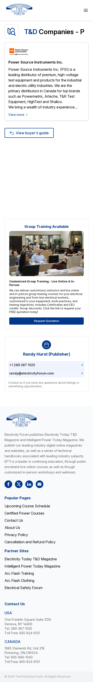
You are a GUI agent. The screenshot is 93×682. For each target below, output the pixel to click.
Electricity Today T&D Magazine (31, 559)
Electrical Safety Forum (23, 587)
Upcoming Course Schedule (27, 506)
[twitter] (19, 484)
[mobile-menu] (85, 10)
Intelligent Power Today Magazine (32, 566)
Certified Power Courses (24, 513)
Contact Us (14, 520)
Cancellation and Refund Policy (30, 542)
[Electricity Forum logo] (19, 9)
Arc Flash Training (19, 573)
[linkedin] (29, 484)
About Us (12, 527)
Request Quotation (46, 321)
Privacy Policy (16, 534)
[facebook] (8, 484)
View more (16, 115)
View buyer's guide (32, 133)
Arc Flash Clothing (19, 580)
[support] (39, 484)
